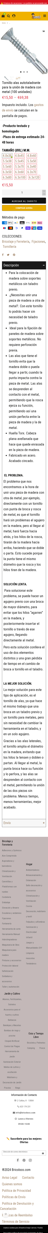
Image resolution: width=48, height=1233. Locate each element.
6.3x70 (31, 172)
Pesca (42, 1048)
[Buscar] (8, 16)
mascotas (30, 958)
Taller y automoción (10, 986)
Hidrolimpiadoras (9, 939)
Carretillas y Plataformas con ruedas (9, 886)
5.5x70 (19, 167)
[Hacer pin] (14, 254)
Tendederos (31, 963)
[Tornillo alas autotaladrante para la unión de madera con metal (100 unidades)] (18, 78)
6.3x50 (7, 172)
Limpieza (30, 953)
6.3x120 (34, 177)
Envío (7, 823)
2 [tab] (24, 72)
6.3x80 (7, 177)
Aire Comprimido (9, 855)
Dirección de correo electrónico (15, 1152)
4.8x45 (19, 156)
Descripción (11, 265)
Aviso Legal (9, 1178)
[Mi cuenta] (14, 16)
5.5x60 (7, 167)
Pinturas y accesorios (11, 960)
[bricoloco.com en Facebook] (18, 1160)
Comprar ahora (24, 208)
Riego (17, 1087)
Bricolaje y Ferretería (15, 242)
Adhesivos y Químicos (11, 850)
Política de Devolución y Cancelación (17, 1206)
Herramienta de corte (11, 929)
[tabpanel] (24, 51)
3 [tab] (27, 72)
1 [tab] (20, 72)
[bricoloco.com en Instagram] (30, 1160)
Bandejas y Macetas (12, 1025)
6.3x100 (20, 177)
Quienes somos (12, 1184)
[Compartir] (2, 254)
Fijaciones (38, 242)
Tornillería (9, 247)
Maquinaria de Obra (10, 944)
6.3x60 (19, 172)
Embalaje (6, 902)
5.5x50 (31, 161)
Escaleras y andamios (11, 913)
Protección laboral (10, 965)
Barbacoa (12, 1020)
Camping (31, 1048)
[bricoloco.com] (36, 16)
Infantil (29, 937)
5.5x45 (19, 161)
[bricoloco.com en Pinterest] (24, 1160)
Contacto (28, 1178)
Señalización (7, 971)
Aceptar (38, 1228)
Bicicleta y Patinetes (36, 1042)
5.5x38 (7, 161)
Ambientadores (32, 870)
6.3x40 (31, 167)
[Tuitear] (8, 254)
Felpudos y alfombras (35, 921)
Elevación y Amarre (10, 907)
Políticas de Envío (13, 1197)
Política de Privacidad (16, 1191)
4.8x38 (7, 156)
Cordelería (6, 897)
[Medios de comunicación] (43, 31)
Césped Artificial (12, 1041)
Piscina (7, 1087)
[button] (44, 194)
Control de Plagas (12, 1046)
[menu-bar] (44, 16)
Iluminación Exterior (12, 1062)
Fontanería (6, 923)
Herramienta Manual (11, 934)
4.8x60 (31, 156)
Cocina (29, 906)
